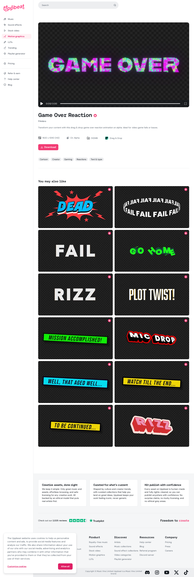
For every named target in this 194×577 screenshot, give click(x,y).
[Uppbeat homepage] (17, 8)
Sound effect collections (126, 550)
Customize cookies (16, 566)
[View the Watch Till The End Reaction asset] (152, 382)
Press (167, 546)
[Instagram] (157, 572)
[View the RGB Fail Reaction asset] (75, 251)
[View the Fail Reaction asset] (152, 207)
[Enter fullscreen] (185, 103)
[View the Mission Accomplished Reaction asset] (75, 338)
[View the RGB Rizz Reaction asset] (75, 294)
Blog (142, 546)
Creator (56, 159)
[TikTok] (186, 572)
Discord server (147, 555)
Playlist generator (123, 559)
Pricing (168, 542)
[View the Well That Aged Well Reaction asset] (75, 382)
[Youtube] (166, 572)
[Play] (41, 103)
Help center (145, 542)
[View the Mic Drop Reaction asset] (152, 338)
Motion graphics (97, 555)
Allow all (65, 566)
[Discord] (147, 572)
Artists (117, 542)
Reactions (81, 159)
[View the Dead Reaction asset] (75, 207)
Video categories (122, 555)
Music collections (122, 546)
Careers (169, 550)
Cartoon (44, 159)
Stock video (94, 550)
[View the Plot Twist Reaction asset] (152, 294)
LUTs (91, 559)
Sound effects (96, 546)
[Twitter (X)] (176, 572)
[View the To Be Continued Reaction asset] (75, 426)
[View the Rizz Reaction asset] (152, 426)
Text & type (96, 159)
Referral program (148, 550)
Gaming (68, 159)
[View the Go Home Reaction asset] (152, 251)
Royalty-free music (98, 542)
